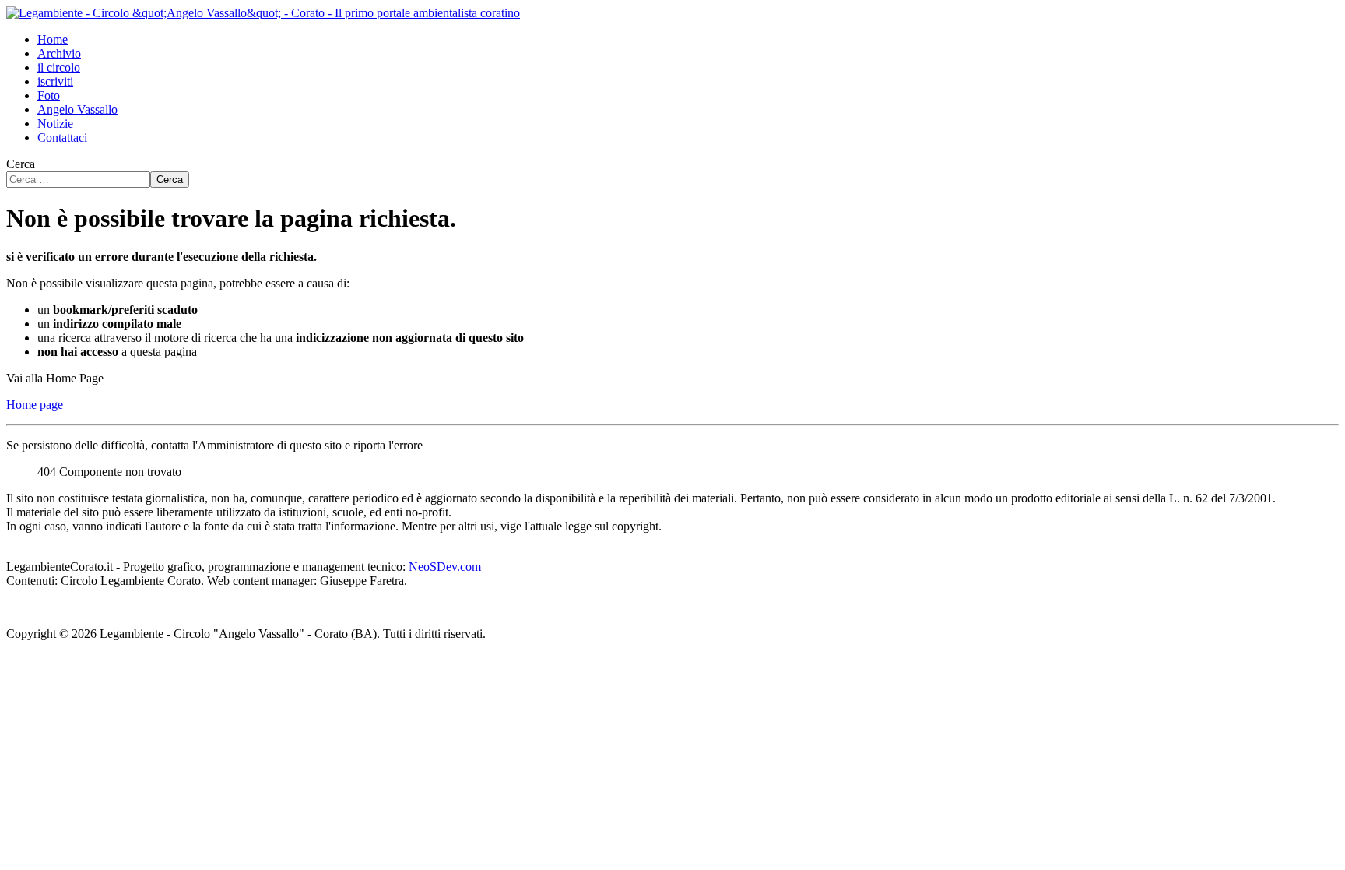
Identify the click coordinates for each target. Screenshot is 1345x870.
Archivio (59, 53)
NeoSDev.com (445, 566)
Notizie (55, 123)
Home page (34, 404)
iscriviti (55, 81)
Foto (48, 95)
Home (52, 39)
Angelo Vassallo (77, 109)
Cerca (20, 164)
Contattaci (62, 137)
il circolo (58, 67)
